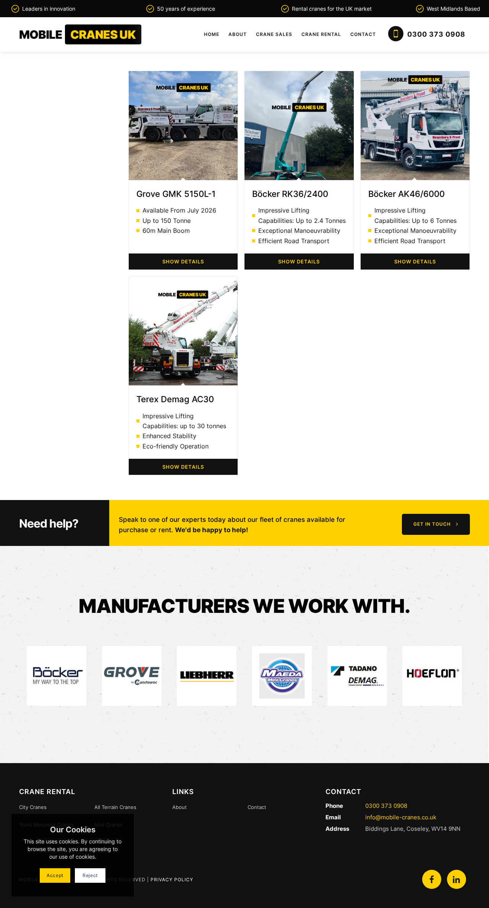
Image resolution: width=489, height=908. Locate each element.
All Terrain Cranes (115, 807)
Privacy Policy (172, 879)
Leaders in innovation (48, 8)
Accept (55, 875)
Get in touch (432, 524)
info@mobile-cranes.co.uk (400, 817)
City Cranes (33, 807)
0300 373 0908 (386, 805)
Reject (90, 875)
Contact (257, 807)
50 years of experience (186, 8)
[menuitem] (211, 34)
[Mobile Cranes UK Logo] (80, 34)
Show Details (183, 261)
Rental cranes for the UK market (332, 8)
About (179, 807)
